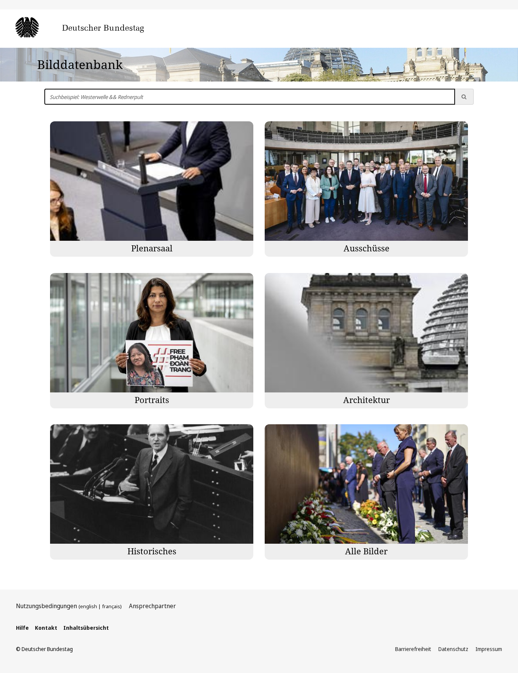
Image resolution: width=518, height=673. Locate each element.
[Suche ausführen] (464, 96)
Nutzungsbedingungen (46, 606)
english (88, 606)
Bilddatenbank (80, 64)
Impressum (489, 649)
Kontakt (46, 627)
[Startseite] (91, 28)
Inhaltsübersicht (86, 627)
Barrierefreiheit (413, 649)
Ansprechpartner (152, 606)
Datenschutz (453, 649)
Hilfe (22, 627)
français (111, 606)
